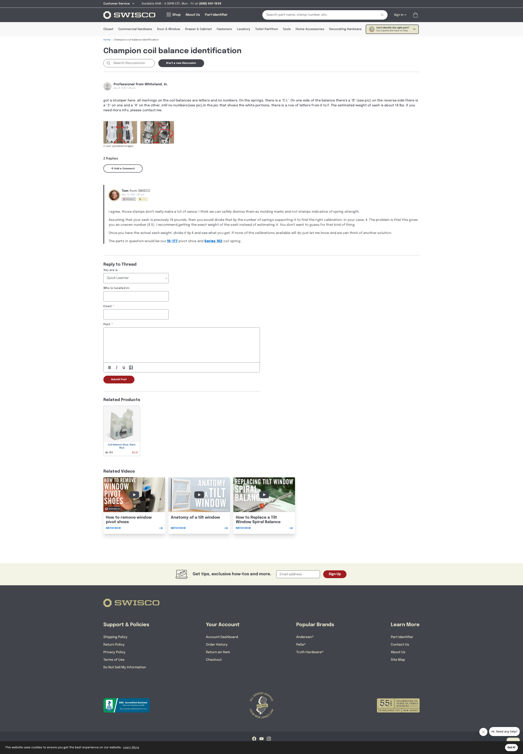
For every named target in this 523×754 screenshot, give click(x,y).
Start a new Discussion (181, 63)
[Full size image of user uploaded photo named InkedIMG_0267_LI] (157, 132)
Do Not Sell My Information (124, 667)
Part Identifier (402, 637)
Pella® (301, 644)
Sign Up (335, 574)
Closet (108, 29)
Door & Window (168, 29)
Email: (107, 306)
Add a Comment (124, 168)
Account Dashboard (222, 637)
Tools (287, 29)
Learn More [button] (131, 747)
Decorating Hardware (345, 29)
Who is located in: (116, 288)
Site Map (398, 660)
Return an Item (218, 652)
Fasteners (224, 29)
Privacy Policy (114, 652)
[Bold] (109, 367)
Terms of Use (113, 660)
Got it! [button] (511, 747)
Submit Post (119, 379)
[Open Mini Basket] (416, 15)
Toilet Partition (266, 29)
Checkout (214, 660)
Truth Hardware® (310, 652)
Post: (107, 324)
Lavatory (243, 29)
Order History (217, 644)
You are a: (110, 270)
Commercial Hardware (135, 29)
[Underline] (123, 367)
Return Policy (114, 644)
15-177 (172, 241)
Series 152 (213, 241)
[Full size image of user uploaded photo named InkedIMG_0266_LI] (120, 132)
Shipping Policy (115, 637)
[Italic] (116, 367)
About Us (398, 652)
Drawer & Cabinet (198, 29)
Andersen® (305, 637)
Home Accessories (310, 29)
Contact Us (400, 644)
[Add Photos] (130, 367)
